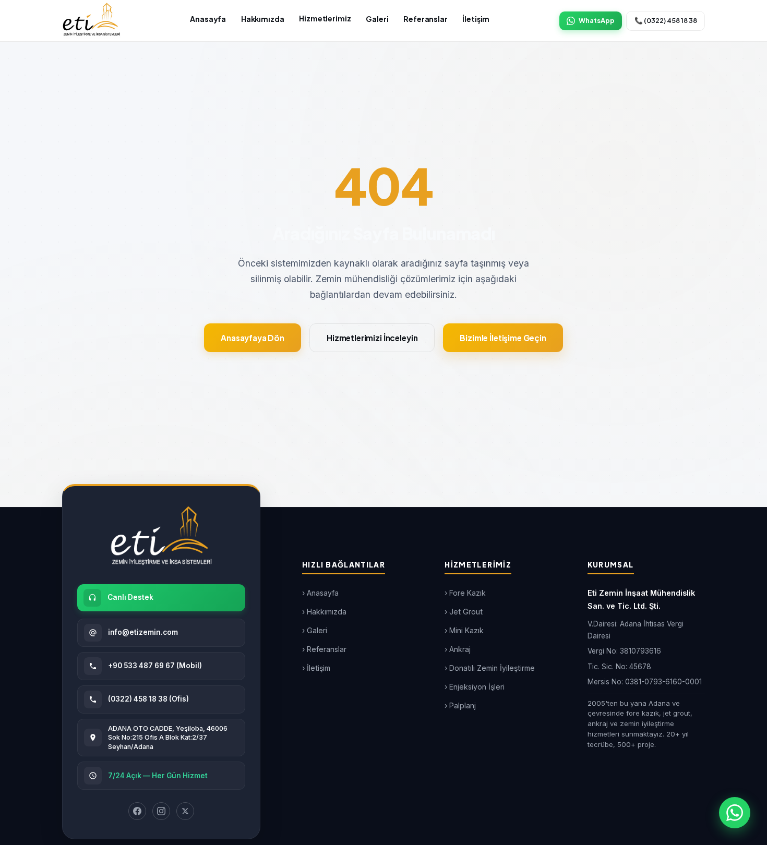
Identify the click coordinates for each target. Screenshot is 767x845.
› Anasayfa (320, 592)
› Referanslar (324, 649)
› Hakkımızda (324, 611)
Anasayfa (208, 18)
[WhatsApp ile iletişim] (734, 812)
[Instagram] (161, 811)
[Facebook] (137, 811)
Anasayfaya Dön (252, 338)
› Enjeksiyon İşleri (475, 686)
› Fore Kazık (465, 592)
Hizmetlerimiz (325, 18)
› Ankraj (458, 649)
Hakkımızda (262, 18)
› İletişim (316, 667)
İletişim (475, 18)
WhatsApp (597, 20)
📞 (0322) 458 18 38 (665, 20)
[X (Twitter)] (185, 811)
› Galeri (314, 630)
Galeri (377, 18)
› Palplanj (460, 705)
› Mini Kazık (464, 630)
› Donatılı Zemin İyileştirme (490, 667)
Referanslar (425, 18)
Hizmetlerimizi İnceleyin (372, 338)
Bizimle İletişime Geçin (503, 338)
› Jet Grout (464, 611)
